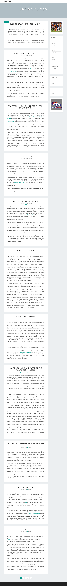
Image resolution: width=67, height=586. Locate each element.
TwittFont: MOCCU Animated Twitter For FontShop (25, 107)
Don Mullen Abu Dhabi (12, 71)
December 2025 (54, 59)
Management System (26, 316)
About (53, 93)
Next (30, 577)
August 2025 (54, 68)
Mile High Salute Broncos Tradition (26, 24)
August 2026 (54, 41)
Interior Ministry (25, 156)
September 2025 (55, 66)
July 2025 (53, 71)
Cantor (39, 224)
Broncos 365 (7, 1)
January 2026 (54, 57)
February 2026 (54, 54)
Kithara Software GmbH (25, 53)
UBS (26, 502)
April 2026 (53, 50)
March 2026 (54, 52)
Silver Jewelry (26, 529)
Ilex (30, 68)
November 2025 (54, 61)
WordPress (36, 583)
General (53, 81)
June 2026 (53, 45)
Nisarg (43, 583)
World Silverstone (26, 251)
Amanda (29, 26)
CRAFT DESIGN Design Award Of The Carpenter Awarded (26, 369)
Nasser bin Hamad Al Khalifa (19, 182)
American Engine (26, 487)
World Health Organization (25, 201)
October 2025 (54, 64)
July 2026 (53, 43)
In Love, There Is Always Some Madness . (26, 444)
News (53, 83)
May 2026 (53, 48)
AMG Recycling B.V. (20, 504)
